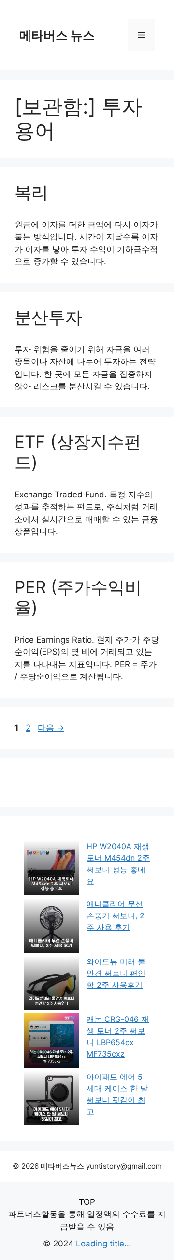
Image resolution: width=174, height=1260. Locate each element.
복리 (31, 192)
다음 (51, 728)
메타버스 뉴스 (57, 35)
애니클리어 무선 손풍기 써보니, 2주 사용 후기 (116, 915)
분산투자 (48, 317)
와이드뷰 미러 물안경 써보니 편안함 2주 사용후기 (116, 973)
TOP (87, 1202)
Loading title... (103, 1243)
